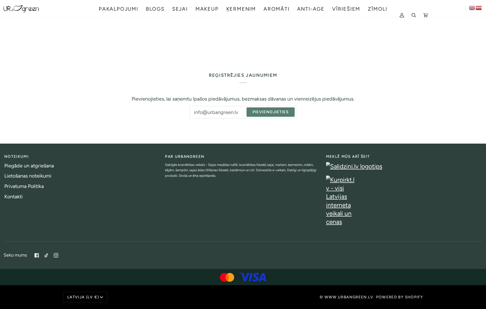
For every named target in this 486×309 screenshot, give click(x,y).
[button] (118, 8)
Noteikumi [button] (16, 156)
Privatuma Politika (24, 186)
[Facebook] (36, 255)
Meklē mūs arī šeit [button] (348, 156)
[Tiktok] (46, 255)
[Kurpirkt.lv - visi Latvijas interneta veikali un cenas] (404, 201)
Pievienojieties (271, 112)
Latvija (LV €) (83, 297)
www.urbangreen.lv (349, 297)
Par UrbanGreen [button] (184, 156)
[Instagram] (56, 255)
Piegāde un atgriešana (29, 166)
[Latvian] (479, 7)
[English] (472, 7)
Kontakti (13, 197)
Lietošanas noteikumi (27, 176)
